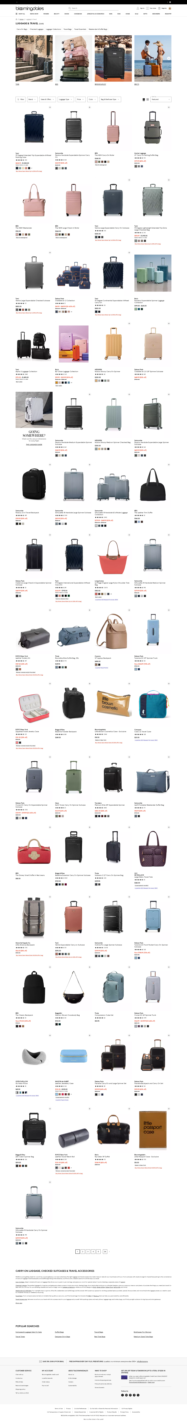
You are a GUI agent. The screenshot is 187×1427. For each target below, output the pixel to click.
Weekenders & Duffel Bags (24, 1290)
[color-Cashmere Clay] (69, 1094)
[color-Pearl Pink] (60, 382)
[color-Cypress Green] (136, 166)
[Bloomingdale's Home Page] (30, 9)
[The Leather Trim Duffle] (152, 485)
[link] (34, 162)
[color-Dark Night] (23, 1093)
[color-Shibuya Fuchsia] (63, 1094)
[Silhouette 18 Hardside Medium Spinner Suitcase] (152, 555)
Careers (70, 1382)
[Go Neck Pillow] (34, 1056)
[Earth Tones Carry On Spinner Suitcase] (73, 778)
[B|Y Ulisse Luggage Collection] (73, 344)
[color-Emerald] (142, 309)
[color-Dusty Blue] (139, 522)
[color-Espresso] (142, 522)
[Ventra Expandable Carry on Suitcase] (73, 917)
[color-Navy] (57, 312)
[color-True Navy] (99, 816)
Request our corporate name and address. (113, 1415)
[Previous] (18, 128)
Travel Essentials (80, 29)
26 (105, 1252)
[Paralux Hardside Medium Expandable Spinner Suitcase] (73, 415)
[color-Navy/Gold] (108, 594)
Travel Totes (20, 1337)
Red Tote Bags (99, 1337)
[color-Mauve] (139, 1026)
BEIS (56, 84)
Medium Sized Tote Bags (143, 1337)
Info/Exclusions (142, 1361)
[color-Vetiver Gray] (99, 884)
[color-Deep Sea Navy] (26, 818)
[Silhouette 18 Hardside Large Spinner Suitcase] (73, 485)
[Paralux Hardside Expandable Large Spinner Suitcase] (152, 415)
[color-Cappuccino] (96, 665)
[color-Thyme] (20, 168)
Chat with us (19, 1374)
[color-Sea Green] (139, 309)
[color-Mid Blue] (57, 667)
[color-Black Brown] (96, 1095)
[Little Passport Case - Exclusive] (152, 1129)
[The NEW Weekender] (34, 200)
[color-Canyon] (20, 1166)
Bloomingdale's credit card (50, 1374)
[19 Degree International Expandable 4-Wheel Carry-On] (73, 555)
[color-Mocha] (99, 594)
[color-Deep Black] (17, 596)
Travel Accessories (21, 1299)
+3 (71, 382)
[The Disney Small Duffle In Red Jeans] (34, 848)
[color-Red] (17, 743)
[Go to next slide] (167, 2)
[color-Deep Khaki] (66, 667)
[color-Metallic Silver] (63, 524)
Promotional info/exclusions (138, 1382)
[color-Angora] (63, 312)
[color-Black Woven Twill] (57, 1024)
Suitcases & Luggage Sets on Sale (29, 1332)
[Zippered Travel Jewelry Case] (34, 704)
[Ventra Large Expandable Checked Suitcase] (34, 273)
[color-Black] (57, 168)
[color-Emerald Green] (102, 956)
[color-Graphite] (17, 818)
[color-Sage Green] (136, 309)
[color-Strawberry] (96, 594)
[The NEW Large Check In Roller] (73, 200)
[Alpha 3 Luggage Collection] (34, 344)
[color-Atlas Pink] (96, 162)
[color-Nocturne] (102, 381)
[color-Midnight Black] (96, 956)
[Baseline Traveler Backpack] (73, 704)
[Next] (169, 58)
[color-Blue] (63, 1168)
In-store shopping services (103, 1380)
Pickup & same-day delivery (103, 1384)
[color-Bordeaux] (102, 816)
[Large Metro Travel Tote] (152, 848)
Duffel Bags (59, 1332)
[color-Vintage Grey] (108, 816)
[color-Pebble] (99, 381)
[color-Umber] (60, 816)
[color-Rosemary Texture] (29, 310)
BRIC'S (136, 84)
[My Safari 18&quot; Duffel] (113, 1129)
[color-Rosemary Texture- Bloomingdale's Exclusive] (69, 954)
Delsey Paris (109, 1287)
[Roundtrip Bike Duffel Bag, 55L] (73, 631)
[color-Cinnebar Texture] (23, 310)
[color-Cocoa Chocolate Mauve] (108, 956)
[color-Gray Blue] (69, 382)
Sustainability (72, 1385)
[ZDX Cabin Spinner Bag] (34, 1129)
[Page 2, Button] (109, 1251)
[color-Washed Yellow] (23, 168)
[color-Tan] (20, 669)
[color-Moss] (57, 816)
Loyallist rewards (47, 1378)
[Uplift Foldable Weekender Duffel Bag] (152, 778)
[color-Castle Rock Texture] (102, 237)
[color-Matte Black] (66, 596)
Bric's (94, 1287)
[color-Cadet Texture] (96, 237)
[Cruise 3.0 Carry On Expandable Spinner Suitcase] (34, 778)
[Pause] (170, 2)
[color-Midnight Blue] (99, 956)
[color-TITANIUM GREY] (142, 241)
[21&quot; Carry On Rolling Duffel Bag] (152, 128)
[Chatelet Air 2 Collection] (73, 273)
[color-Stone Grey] (60, 168)
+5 (111, 594)
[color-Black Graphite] (145, 241)
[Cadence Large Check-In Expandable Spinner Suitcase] (34, 555)
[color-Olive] (63, 168)
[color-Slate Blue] (57, 524)
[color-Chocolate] (66, 312)
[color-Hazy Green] (63, 667)
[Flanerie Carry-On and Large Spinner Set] (113, 1056)
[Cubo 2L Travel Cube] (152, 704)
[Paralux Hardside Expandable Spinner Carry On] (73, 128)
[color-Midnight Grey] (17, 1093)
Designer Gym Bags (62, 1337)
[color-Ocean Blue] (66, 382)
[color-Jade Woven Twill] (60, 1024)
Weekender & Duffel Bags (98, 29)
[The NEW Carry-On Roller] (113, 128)
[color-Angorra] (60, 312)
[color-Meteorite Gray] (139, 166)
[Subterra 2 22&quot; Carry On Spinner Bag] (113, 848)
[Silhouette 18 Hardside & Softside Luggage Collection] (113, 485)
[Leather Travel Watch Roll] (73, 1129)
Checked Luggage (36, 29)
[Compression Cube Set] (113, 988)
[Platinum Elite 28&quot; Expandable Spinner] (113, 778)
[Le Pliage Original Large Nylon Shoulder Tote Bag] (113, 555)
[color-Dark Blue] (26, 1093)
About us (71, 1374)
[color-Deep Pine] (69, 596)
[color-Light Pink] (69, 312)
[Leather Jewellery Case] (73, 1056)
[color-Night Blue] (139, 669)
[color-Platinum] (136, 1026)
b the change (72, 1378)
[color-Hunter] (26, 1166)
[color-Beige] (108, 162)
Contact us (19, 1378)
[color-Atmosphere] (63, 816)
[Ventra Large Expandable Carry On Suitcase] (113, 200)
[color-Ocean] (23, 1166)
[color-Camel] (23, 1026)
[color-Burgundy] (20, 1026)
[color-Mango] (57, 382)
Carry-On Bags (22, 29)
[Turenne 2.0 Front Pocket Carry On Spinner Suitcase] (152, 917)
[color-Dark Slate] (96, 884)
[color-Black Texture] (99, 237)
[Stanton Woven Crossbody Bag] (73, 988)
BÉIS (89, 1296)
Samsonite (117, 1287)
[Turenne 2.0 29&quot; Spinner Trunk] (152, 631)
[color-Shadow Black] (96, 816)
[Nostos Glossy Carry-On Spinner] (113, 344)
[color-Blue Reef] (20, 1093)
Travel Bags (68, 29)
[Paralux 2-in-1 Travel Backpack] (34, 485)
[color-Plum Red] (66, 1094)
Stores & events (99, 1387)
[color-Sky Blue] (57, 1094)
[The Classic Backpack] (34, 988)
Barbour (96, 1296)
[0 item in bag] (169, 8)
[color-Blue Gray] (136, 669)
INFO (111, 2)
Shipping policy (20, 1389)
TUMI (17, 84)
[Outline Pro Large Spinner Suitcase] (113, 917)
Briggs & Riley (101, 1287)
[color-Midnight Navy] (66, 168)
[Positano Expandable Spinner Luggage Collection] (152, 273)
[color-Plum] (66, 884)
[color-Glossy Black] (29, 168)
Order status (46, 1382)
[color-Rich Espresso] (105, 816)
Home (21, 19)
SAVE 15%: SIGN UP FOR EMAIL (53, 1361)
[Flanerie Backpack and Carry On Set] (152, 1056)
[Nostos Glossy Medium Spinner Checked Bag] (113, 415)
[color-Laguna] (105, 381)
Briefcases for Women (142, 1332)
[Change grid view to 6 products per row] (148, 99)
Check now (151, 1382)
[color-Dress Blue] (142, 166)
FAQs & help (19, 1382)
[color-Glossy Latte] (20, 818)
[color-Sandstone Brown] (60, 1094)
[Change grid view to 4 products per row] (144, 99)
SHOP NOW (117, 2)
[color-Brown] (66, 1168)
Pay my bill (45, 1385)
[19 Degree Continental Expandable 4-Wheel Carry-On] (113, 273)
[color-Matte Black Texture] (99, 312)
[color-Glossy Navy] (17, 168)
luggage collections (68, 1287)
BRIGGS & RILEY (100, 84)
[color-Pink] (60, 1168)
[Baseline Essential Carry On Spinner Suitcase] (73, 848)
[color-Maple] (102, 162)
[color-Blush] (139, 241)
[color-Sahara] (108, 381)
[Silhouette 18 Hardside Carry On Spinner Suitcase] (34, 1203)
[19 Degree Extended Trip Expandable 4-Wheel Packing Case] (34, 128)
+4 (71, 311)
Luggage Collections (53, 29)
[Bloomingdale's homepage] (17, 19)
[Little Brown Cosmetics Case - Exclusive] (113, 704)
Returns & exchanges (22, 1385)
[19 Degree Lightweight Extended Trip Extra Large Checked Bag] (152, 200)
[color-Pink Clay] (26, 168)
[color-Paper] (105, 594)
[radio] (17, 168)
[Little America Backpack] (34, 917)
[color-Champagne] (99, 1095)
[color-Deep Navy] (60, 524)
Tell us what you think (22, 1393)
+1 (31, 168)
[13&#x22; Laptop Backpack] (113, 631)
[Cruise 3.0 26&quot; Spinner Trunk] (152, 988)
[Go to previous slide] (17, 2)
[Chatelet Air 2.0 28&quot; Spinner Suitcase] (152, 344)
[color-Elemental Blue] (136, 816)
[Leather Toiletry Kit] (34, 631)
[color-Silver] (20, 596)
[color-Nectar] (96, 381)
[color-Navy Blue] (102, 1095)
